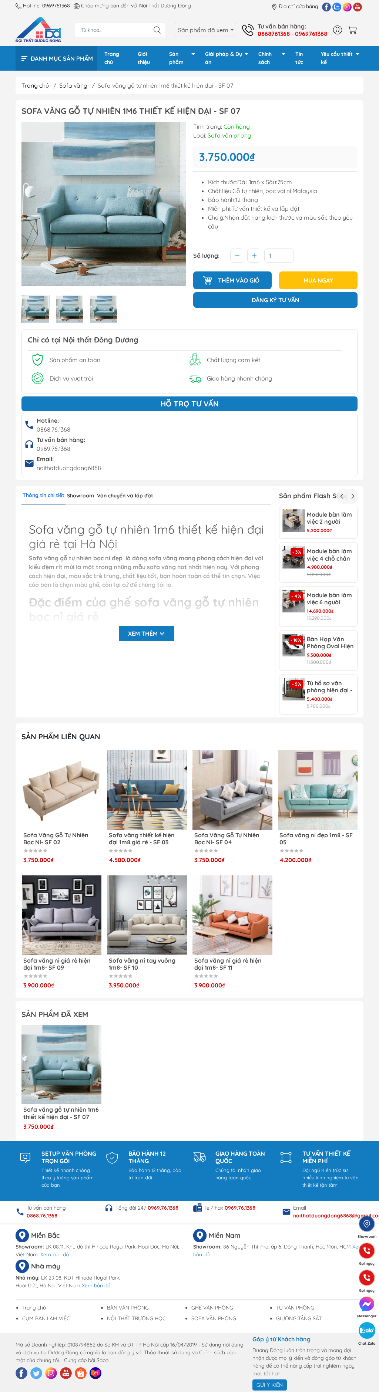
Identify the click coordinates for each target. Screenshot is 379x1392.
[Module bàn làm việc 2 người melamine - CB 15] (293, 520)
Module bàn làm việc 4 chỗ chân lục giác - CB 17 (329, 555)
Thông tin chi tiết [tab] (43, 495)
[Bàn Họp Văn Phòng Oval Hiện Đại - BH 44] (293, 645)
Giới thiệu (144, 58)
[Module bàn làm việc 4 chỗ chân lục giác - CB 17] (293, 557)
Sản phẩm (176, 58)
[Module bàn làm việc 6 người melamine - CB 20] (293, 601)
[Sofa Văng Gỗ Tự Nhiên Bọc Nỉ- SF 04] (232, 790)
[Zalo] (336, 6)
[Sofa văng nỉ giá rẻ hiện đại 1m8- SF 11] (232, 915)
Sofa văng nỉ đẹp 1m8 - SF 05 (316, 839)
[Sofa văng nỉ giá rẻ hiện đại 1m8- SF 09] (61, 915)
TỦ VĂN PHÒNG (295, 1307)
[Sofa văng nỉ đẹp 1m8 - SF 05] (318, 790)
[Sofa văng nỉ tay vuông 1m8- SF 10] (147, 915)
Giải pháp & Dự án (223, 58)
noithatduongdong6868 (69, 468)
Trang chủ (111, 58)
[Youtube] (357, 6)
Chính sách (265, 58)
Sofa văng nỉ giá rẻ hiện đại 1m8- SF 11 (228, 964)
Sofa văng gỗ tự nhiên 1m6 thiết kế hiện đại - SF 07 (61, 1113)
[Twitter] (36, 1373)
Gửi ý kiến (269, 1385)
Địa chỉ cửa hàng (298, 6)
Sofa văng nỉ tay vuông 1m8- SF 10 (142, 964)
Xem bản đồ (54, 1254)
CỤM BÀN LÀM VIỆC (46, 1318)
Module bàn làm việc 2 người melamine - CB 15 (331, 518)
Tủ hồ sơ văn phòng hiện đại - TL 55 (329, 687)
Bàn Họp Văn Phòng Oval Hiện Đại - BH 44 (330, 643)
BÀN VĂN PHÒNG (128, 1307)
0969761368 (56, 5)
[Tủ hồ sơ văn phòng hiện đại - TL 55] (293, 689)
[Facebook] (326, 6)
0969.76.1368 (53, 448)
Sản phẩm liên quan (60, 736)
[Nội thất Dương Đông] (38, 29)
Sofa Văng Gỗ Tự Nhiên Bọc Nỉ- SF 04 (226, 839)
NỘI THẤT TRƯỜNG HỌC (136, 1318)
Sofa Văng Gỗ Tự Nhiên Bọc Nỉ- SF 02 (55, 839)
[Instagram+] (347, 6)
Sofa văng (73, 85)
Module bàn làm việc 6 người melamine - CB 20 (329, 599)
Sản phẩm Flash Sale (312, 495)
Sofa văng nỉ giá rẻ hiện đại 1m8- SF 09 (57, 964)
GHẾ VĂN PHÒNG (212, 1307)
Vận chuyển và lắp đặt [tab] (125, 495)
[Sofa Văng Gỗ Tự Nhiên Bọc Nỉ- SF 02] (61, 790)
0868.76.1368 (53, 429)
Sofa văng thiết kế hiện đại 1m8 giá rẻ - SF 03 (142, 839)
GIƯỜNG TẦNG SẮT (299, 1318)
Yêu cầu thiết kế (337, 58)
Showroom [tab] (80, 495)
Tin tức (299, 58)
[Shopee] (81, 1373)
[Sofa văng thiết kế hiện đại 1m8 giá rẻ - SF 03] (147, 790)
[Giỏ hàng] (354, 30)
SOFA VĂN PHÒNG (213, 1318)
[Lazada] (95, 1373)
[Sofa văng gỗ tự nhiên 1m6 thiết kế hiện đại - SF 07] (61, 1065)
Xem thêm (143, 633)
